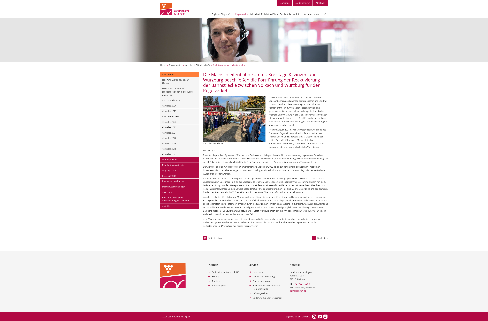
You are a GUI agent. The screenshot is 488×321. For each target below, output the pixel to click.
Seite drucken (215, 238)
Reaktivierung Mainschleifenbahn (229, 65)
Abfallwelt (320, 2)
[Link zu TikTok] (325, 316)
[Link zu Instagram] (314, 316)
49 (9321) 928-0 (302, 283)
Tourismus (284, 2)
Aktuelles (189, 65)
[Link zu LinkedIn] (319, 316)
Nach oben (322, 238)
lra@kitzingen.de (298, 290)
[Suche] (325, 14)
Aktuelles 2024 (203, 65)
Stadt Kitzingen (302, 2)
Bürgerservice (175, 65)
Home (163, 65)
